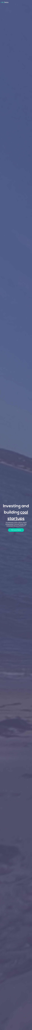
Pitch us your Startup (16, 530)
